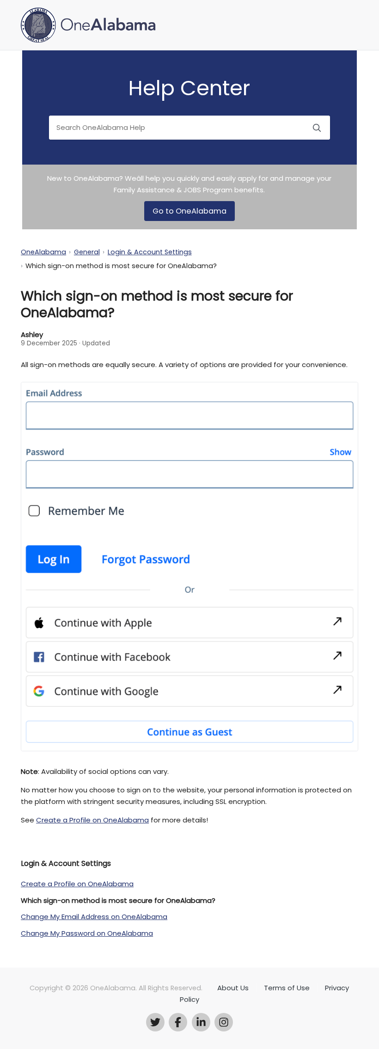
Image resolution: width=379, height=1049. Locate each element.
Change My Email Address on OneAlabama (94, 916)
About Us (233, 988)
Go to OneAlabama (189, 211)
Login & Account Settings (150, 252)
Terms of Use (287, 988)
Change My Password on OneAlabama (87, 933)
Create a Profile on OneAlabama (92, 820)
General (87, 252)
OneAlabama (43, 252)
